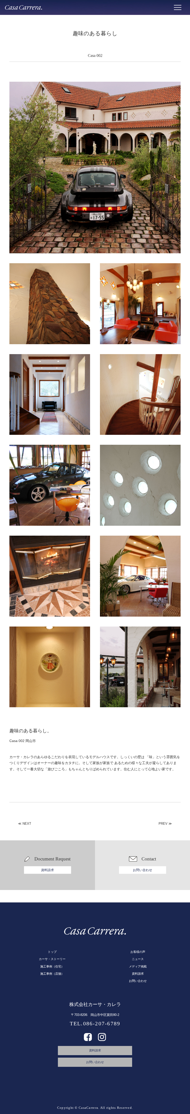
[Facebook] (88, 1039)
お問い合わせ (142, 870)
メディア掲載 (138, 966)
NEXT (27, 823)
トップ (52, 952)
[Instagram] (102, 1039)
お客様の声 (137, 952)
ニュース (138, 959)
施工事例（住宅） (52, 966)
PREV (163, 823)
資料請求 (47, 870)
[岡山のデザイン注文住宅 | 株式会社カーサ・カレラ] (23, 7)
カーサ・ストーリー (52, 959)
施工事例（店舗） (52, 973)
